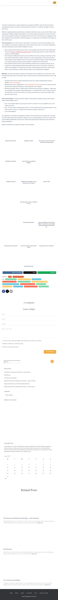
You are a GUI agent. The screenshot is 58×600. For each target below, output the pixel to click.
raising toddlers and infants (30, 286)
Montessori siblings (7, 286)
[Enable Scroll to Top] (55, 597)
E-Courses (29, 593)
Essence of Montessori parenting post (20, 52)
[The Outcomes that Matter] (29, 567)
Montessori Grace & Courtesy (9, 281)
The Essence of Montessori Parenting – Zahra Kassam (17, 372)
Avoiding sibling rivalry (11, 279)
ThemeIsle (34, 596)
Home (10, 276)
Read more (40, 522)
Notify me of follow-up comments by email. (13, 343)
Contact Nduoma (44, 593)
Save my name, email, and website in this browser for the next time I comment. (23, 340)
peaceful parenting (18, 286)
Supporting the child (43, 286)
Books (22, 593)
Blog (36, 593)
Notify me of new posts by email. (11, 346)
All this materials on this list (32, 84)
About (16, 593)
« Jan (5, 478)
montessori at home (36, 279)
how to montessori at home (24, 279)
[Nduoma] (27, 3)
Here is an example (14, 82)
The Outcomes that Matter (10, 378)
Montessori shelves (41, 284)
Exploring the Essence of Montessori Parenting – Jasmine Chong (19, 380)
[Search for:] (27, 362)
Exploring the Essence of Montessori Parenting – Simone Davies (19, 386)
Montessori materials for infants (39, 281)
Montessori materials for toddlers (11, 284)
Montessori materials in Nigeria (28, 284)
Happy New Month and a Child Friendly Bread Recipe (17, 383)
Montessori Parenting (18, 276)
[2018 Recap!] (29, 536)
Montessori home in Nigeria (24, 281)
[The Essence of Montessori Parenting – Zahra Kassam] (29, 505)
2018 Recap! (7, 375)
